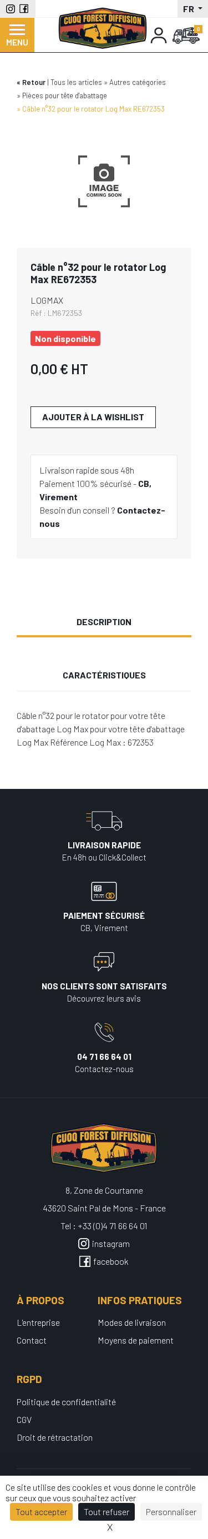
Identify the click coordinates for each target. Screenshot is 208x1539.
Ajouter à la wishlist (93, 416)
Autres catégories (137, 82)
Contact (32, 1340)
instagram (111, 1243)
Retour (33, 82)
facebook (111, 1261)
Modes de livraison (132, 1322)
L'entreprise (38, 1322)
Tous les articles (76, 82)
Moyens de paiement (136, 1340)
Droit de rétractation (55, 1437)
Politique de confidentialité (66, 1401)
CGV (24, 1419)
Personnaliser (171, 1511)
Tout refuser (106, 1511)
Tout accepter (41, 1511)
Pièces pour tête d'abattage (64, 95)
